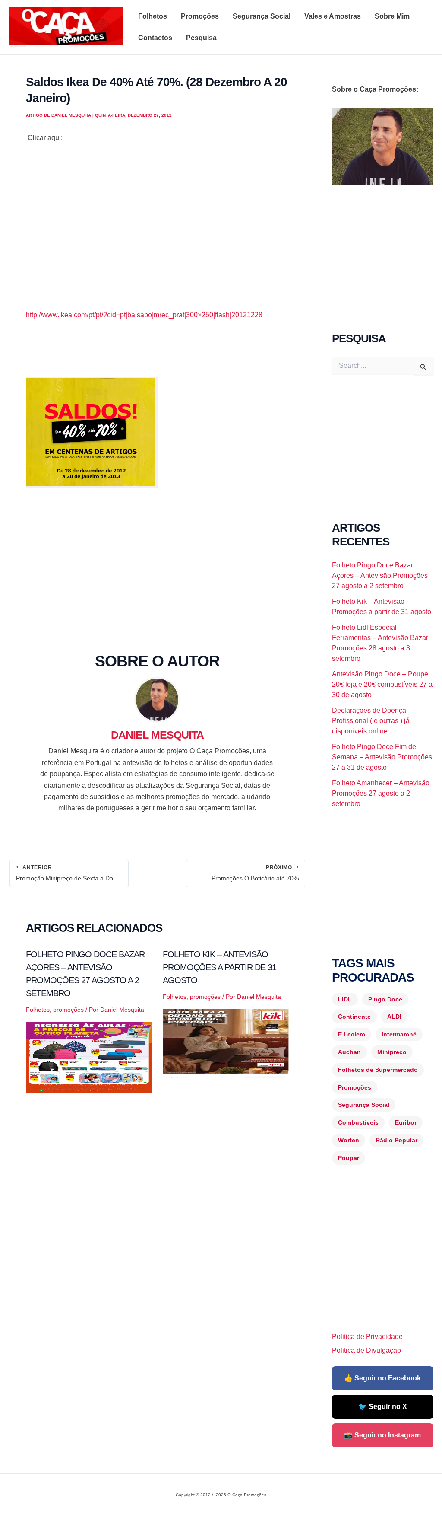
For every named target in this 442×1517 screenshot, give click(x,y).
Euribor (406, 1122)
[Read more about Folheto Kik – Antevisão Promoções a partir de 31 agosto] (226, 1043)
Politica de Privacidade (367, 1336)
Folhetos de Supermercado (378, 1069)
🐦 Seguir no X (382, 1406)
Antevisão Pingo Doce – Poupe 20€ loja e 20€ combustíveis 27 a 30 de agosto (382, 684)
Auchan (349, 1052)
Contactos (155, 37)
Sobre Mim (392, 16)
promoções (68, 1009)
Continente (354, 1016)
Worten (348, 1140)
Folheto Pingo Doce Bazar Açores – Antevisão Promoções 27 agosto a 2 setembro (380, 575)
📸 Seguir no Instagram (382, 1435)
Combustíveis (358, 1122)
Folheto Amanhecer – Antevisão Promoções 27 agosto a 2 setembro (380, 793)
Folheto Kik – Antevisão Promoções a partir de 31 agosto (219, 967)
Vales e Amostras (332, 16)
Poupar (348, 1157)
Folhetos (152, 16)
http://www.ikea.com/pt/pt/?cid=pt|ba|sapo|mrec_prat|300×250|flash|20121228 (144, 315)
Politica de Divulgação (366, 1350)
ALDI (394, 1016)
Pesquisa (201, 37)
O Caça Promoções (17, 46)
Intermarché (399, 1034)
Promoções (200, 16)
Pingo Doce (385, 999)
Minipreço (392, 1052)
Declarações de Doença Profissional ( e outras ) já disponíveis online (371, 721)
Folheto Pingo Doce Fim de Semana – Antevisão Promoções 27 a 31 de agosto (382, 757)
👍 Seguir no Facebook (382, 1378)
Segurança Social (261, 16)
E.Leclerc (351, 1034)
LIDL (345, 999)
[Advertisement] (157, 237)
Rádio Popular (396, 1140)
